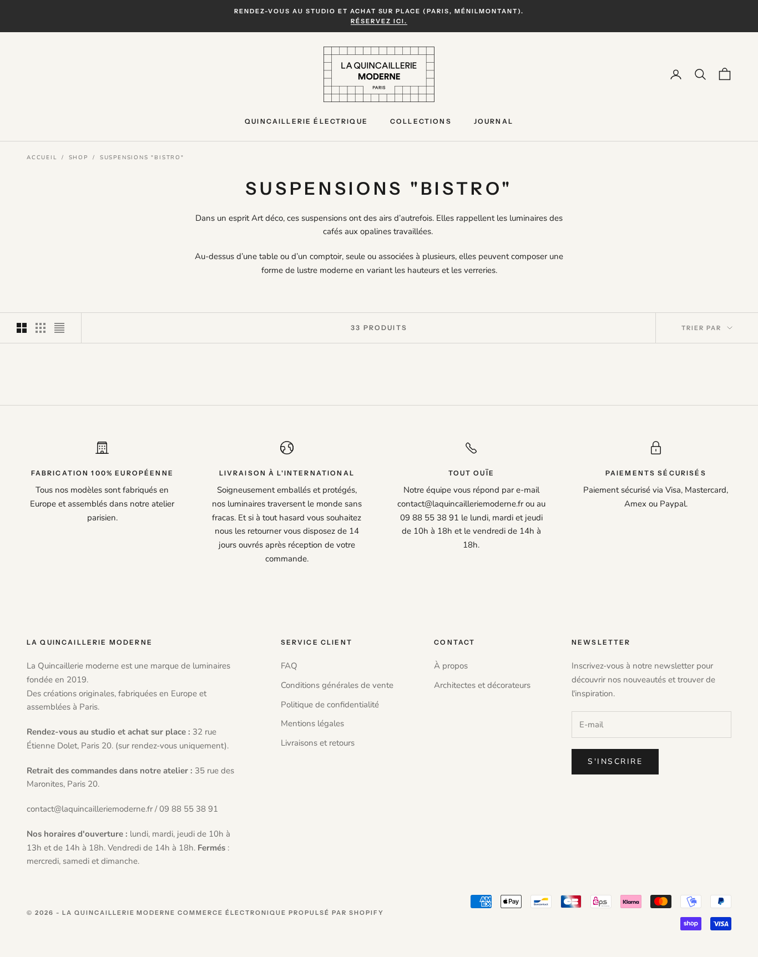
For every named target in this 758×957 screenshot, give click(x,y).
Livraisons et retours (318, 742)
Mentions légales (312, 723)
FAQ (289, 665)
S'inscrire (615, 761)
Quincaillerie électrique (306, 121)
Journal (493, 121)
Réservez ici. (379, 21)
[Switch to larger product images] (22, 328)
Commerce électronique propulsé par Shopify (280, 913)
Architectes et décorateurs (482, 685)
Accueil (42, 157)
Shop (78, 157)
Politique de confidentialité (330, 704)
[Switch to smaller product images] (41, 328)
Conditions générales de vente (337, 685)
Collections (421, 121)
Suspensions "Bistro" (142, 157)
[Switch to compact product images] (59, 328)
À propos (451, 665)
